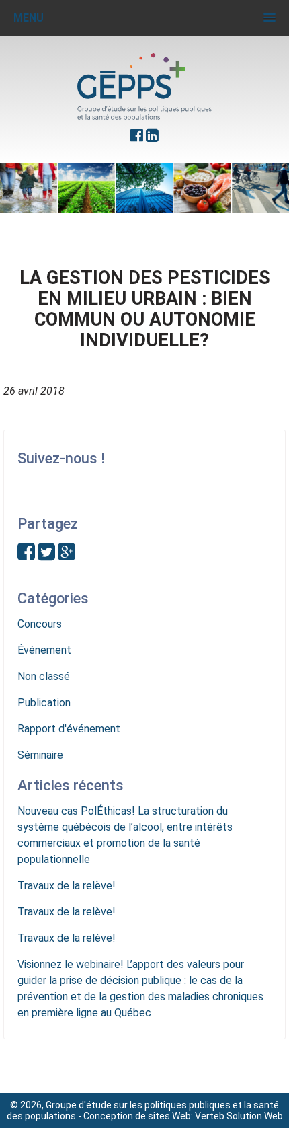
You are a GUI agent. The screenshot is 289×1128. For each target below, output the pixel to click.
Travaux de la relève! (66, 885)
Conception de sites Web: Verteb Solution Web (183, 1116)
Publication (44, 702)
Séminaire (40, 755)
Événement (44, 650)
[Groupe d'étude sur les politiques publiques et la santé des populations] (144, 87)
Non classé (43, 676)
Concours (39, 623)
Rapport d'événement (68, 728)
